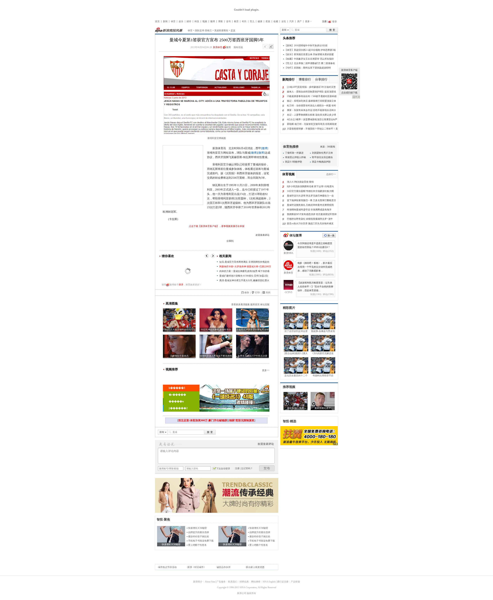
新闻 (165, 21)
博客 (220, 21)
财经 (189, 21)
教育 (236, 21)
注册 (324, 21)
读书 (228, 21)
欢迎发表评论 (262, 235)
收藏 (275, 21)
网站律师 (255, 581)
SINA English (269, 581)
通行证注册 (282, 581)
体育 (173, 21)
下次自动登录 (223, 468)
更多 (307, 21)
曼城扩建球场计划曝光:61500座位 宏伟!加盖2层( (243, 275)
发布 (267, 468)
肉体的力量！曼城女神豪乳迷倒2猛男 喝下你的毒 (244, 271)
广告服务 (221, 581)
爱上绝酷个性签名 (197, 545)
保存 (246, 292)
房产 (299, 21)
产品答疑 (295, 581)
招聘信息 (244, 581)
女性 (283, 21)
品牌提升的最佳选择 (198, 532)
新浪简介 (197, 581)
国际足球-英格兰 (203, 30)
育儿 (252, 21)
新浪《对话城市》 (196, 567)
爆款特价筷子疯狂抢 (198, 536)
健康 (260, 21)
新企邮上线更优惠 (255, 567)
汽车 (291, 21)
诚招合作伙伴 (224, 567)
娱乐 (181, 21)
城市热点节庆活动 (167, 567)
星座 (268, 21)
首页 (157, 21)
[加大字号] (271, 46)
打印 (257, 292)
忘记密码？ (247, 468)
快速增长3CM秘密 (197, 528)
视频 (204, 21)
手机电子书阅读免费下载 (201, 540)
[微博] (264, 148)
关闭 (356, 97)
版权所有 (251, 593)
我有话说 (238, 47)
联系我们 (232, 581)
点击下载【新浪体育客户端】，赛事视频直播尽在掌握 (216, 226)
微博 (212, 21)
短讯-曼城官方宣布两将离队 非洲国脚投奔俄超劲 (244, 262)
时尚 (244, 21)
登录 (181, 284)
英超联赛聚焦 (221, 30)
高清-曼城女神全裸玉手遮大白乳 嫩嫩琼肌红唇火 (244, 280)
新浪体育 (217, 47)
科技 (197, 21)
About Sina (210, 581)
